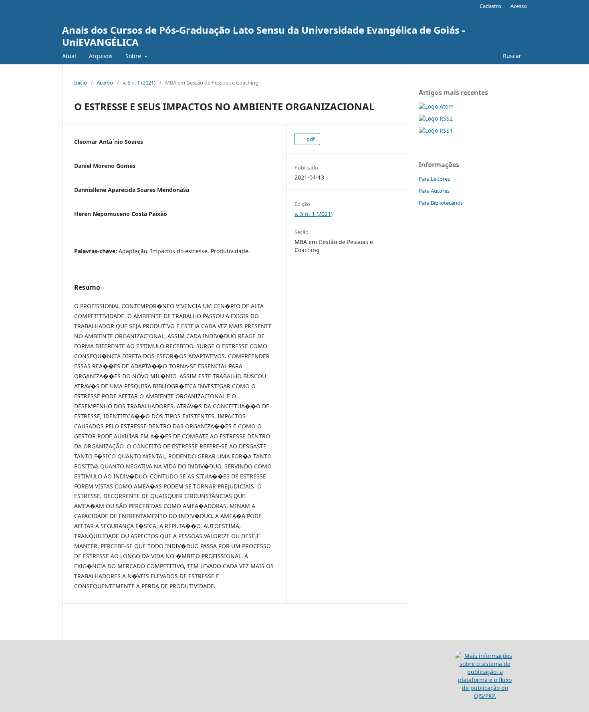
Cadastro (490, 6)
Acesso (518, 6)
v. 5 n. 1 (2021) (139, 82)
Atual (69, 56)
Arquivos (101, 56)
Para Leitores (434, 178)
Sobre (134, 56)
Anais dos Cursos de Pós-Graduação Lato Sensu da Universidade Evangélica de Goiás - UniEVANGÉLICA (263, 35)
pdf (310, 139)
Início (80, 82)
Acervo (105, 82)
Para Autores (434, 190)
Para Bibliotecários (441, 202)
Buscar (512, 56)
